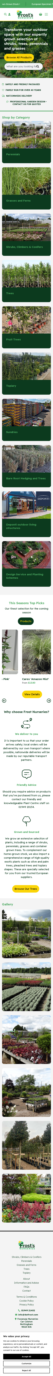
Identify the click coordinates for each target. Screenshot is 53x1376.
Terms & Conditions (26, 1296)
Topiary (26, 1272)
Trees (26, 1268)
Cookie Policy (26, 1300)
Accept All (26, 1356)
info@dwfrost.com (28, 1314)
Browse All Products (19, 57)
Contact (26, 1290)
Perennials (26, 1261)
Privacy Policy (26, 1304)
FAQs (26, 1286)
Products (25, 621)
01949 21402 (28, 1310)
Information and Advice (26, 1282)
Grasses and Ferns (26, 1264)
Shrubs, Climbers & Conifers (26, 1257)
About (26, 1278)
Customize (26, 1363)
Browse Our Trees (26, 888)
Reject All (26, 1370)
